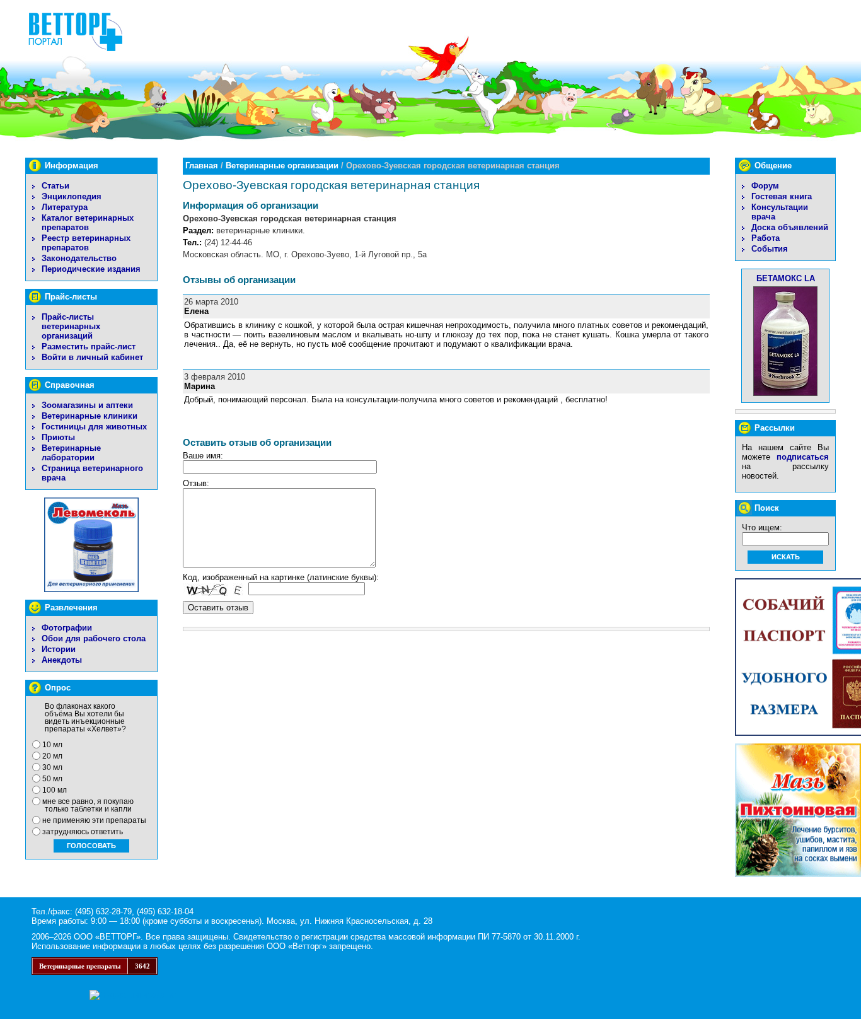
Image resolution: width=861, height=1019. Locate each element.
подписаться (803, 457)
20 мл (52, 756)
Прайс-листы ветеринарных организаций (71, 326)
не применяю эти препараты (94, 820)
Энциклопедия (71, 196)
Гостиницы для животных (94, 426)
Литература (65, 207)
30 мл (52, 767)
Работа (765, 238)
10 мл (52, 744)
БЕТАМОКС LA (785, 278)
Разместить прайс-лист (89, 346)
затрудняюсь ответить (82, 832)
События (769, 248)
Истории (59, 649)
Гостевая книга (781, 196)
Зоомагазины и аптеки (87, 405)
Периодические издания (91, 269)
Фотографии (67, 627)
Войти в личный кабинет (92, 357)
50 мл (52, 779)
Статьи (55, 185)
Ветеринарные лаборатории (71, 452)
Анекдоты (62, 660)
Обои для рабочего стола (94, 638)
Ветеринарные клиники (89, 416)
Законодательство (79, 258)
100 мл (54, 790)
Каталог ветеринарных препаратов (88, 222)
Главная (201, 165)
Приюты (58, 437)
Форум (765, 185)
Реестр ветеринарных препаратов (86, 242)
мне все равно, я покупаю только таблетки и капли (88, 805)
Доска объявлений (789, 227)
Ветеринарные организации (282, 165)
